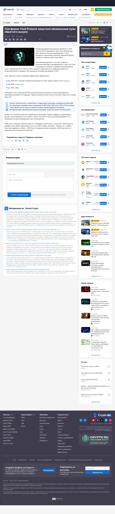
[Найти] (18, 9)
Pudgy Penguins (89, 193)
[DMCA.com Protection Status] (57, 499)
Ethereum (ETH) (7, 420)
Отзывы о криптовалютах (65, 437)
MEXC (88, 81)
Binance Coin (89, 184)
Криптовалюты (7, 14)
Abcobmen (43, 420)
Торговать (103, 67)
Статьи (61, 14)
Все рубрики (86, 14)
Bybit (88, 73)
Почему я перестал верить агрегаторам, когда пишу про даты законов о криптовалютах (100, 318)
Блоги (59, 432)
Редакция (32, 459)
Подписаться (97, 472)
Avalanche (19, 84)
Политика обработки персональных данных (80, 459)
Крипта (42, 429)
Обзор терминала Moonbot (89, 379)
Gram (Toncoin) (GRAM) (10, 432)
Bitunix (23, 426)
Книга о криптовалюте (64, 449)
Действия (103, 162)
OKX (87, 66)
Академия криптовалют (65, 446)
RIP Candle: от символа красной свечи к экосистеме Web (100, 291)
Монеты (6, 415)
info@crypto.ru (108, 430)
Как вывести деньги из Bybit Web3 (92, 373)
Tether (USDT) (7, 423)
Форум (60, 440)
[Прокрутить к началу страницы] (111, 502)
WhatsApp (97, 22)
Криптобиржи (26, 415)
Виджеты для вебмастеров (44, 459)
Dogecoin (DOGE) (8, 437)
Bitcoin (88, 161)
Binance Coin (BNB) (9, 429)
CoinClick (89, 143)
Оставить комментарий (19, 195)
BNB (56, 105)
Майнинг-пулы (72, 14)
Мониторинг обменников (47, 417)
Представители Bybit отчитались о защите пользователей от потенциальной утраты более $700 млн (100, 267)
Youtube (70, 9)
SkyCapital (90, 128)
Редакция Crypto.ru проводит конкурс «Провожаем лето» (98, 32)
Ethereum (66, 81)
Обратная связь (23, 459)
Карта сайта (61, 443)
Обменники (29, 14)
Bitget (88, 95)
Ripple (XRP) (7, 426)
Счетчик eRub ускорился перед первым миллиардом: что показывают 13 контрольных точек (100, 345)
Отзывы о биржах (63, 435)
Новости (51, 14)
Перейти (103, 115)
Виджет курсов (62, 452)
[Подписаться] (107, 54)
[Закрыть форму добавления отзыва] (72, 170)
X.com (104, 22)
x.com (80, 9)
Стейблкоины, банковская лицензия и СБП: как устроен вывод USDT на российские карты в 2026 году (100, 304)
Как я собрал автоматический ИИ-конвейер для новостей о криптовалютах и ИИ (100, 331)
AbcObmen (90, 121)
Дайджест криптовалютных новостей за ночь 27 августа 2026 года (98, 40)
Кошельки (41, 14)
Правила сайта (98, 459)
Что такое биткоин (9, 417)
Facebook (107, 22)
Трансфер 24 (44, 440)
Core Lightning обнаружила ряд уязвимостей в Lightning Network (100, 254)
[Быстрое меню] (92, 9)
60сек (41, 426)
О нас (14, 459)
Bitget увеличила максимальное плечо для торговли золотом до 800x (28, 269)
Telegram (75, 9)
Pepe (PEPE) (7, 440)
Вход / (99, 9)
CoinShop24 (43, 435)
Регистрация (105, 9)
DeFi (6, 44)
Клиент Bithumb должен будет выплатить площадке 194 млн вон (100, 244)
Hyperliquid (90, 176)
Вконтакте (110, 22)
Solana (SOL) (7, 435)
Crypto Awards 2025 (104, 14)
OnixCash (89, 136)
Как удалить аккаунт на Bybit (90, 366)
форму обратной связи (102, 429)
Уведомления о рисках (60, 459)
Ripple (88, 202)
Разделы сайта (63, 415)
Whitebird (42, 437)
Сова (41, 432)
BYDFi (88, 88)
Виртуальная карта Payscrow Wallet (92, 394)
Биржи (19, 14)
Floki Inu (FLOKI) (8, 443)
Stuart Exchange (92, 114)
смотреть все (95, 102)
